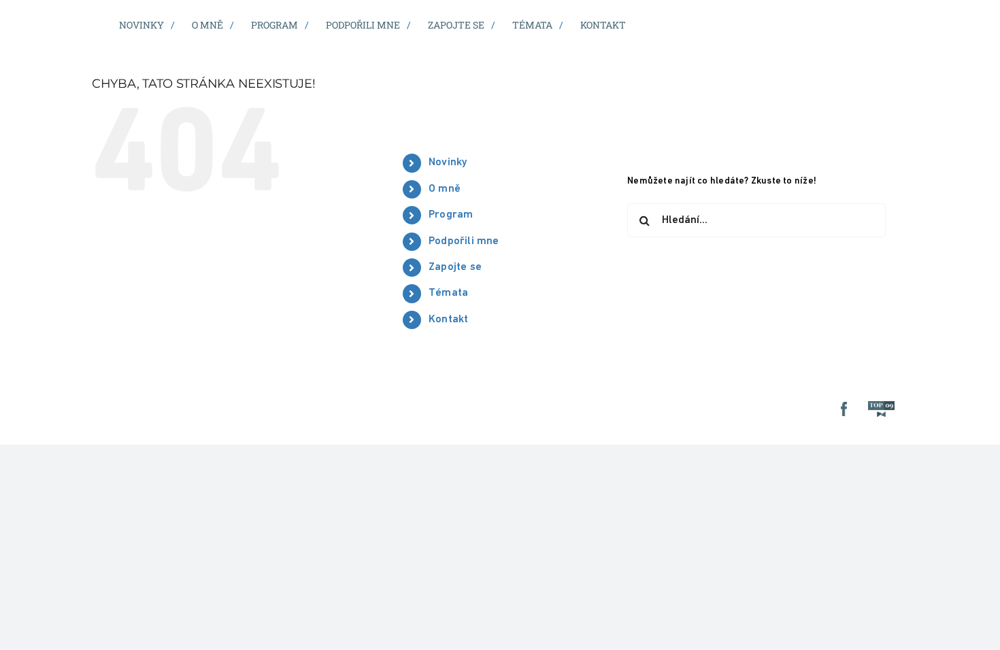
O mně (445, 189)
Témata (448, 293)
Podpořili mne (464, 241)
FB (846, 409)
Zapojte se (455, 267)
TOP (883, 409)
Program (451, 214)
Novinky (448, 162)
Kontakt (448, 319)
